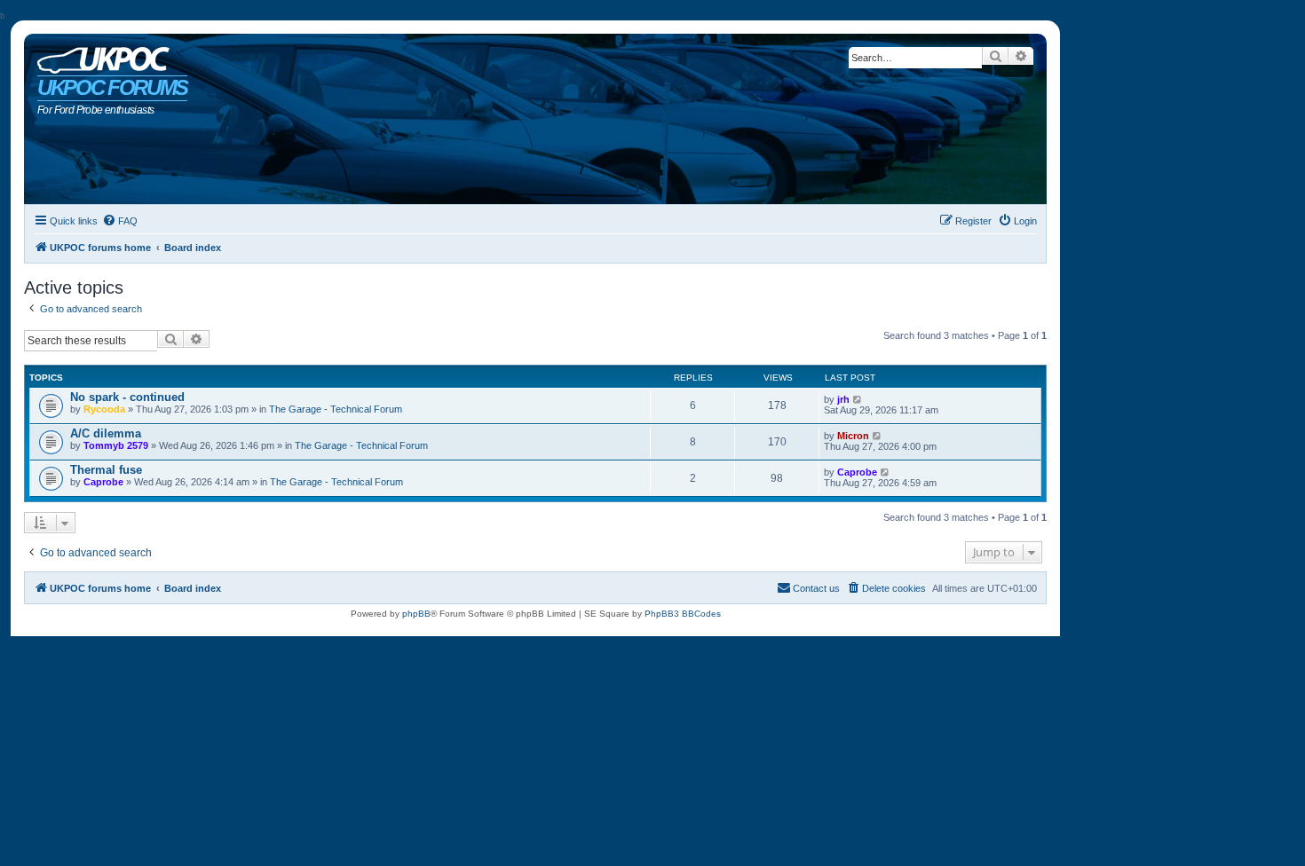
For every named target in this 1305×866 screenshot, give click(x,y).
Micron (853, 435)
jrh (843, 399)
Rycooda (104, 409)
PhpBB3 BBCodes (683, 613)
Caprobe (103, 481)
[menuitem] (120, 221)
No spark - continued (127, 397)
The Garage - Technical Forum (335, 409)
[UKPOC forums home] (99, 56)
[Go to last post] (858, 399)
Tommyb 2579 (115, 445)
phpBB (416, 613)
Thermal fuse (106, 469)
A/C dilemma (105, 433)
